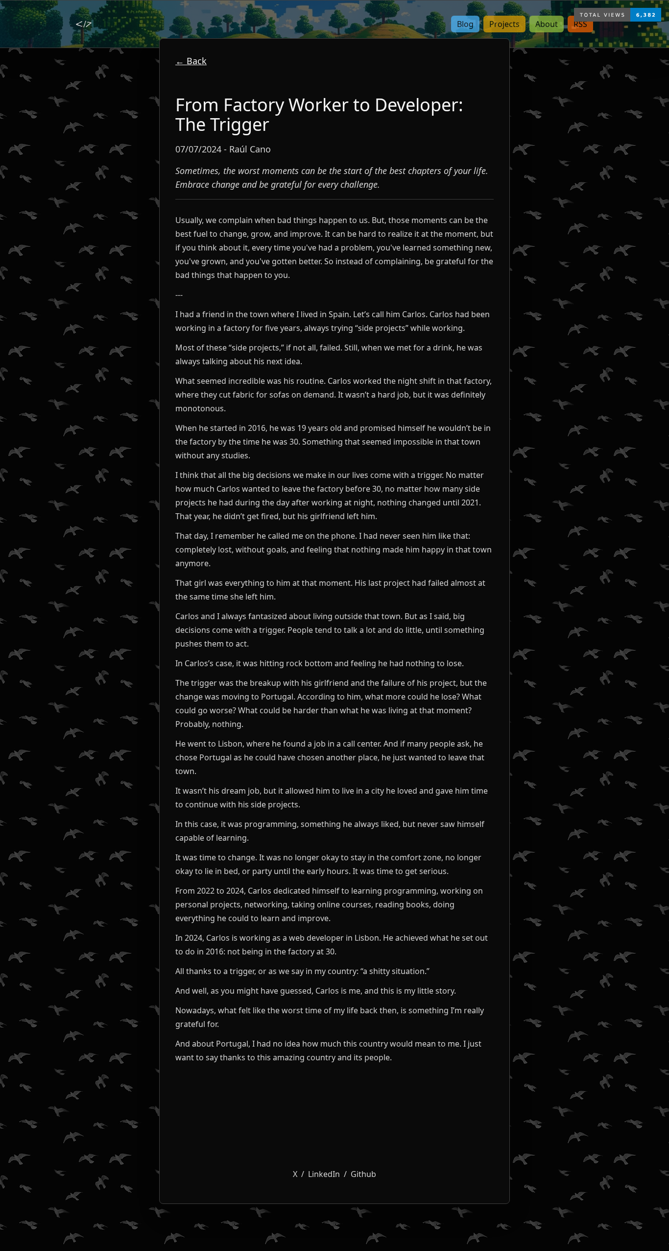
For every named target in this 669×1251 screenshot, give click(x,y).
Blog (465, 24)
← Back (191, 61)
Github (363, 1174)
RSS (580, 24)
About (546, 24)
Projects (504, 24)
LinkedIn (324, 1174)
